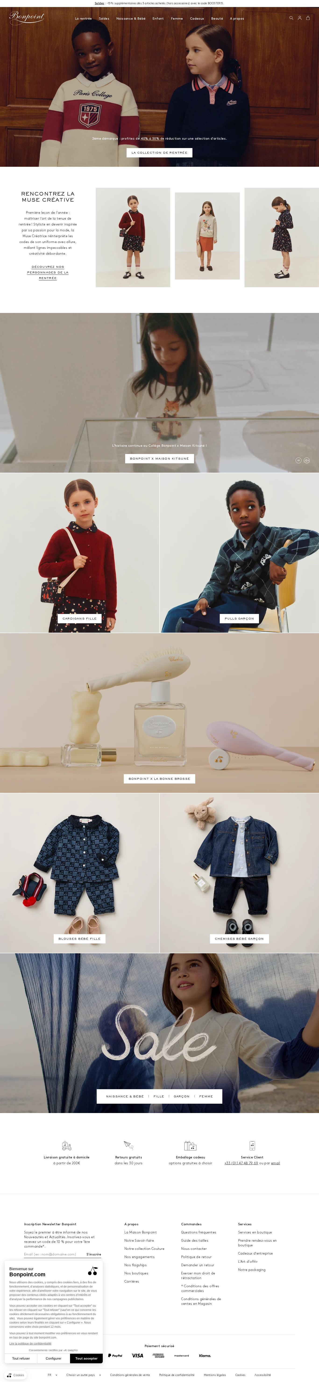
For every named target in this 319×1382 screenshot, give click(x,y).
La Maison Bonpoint (140, 1232)
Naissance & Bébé (130, 18)
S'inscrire (94, 1254)
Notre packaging (252, 1269)
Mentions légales (215, 1375)
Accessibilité (263, 1375)
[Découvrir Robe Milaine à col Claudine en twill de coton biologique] (282, 237)
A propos (237, 18)
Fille (158, 1097)
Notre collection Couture (144, 1248)
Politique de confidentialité (177, 1375)
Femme (177, 18)
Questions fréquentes (198, 1232)
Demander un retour (197, 1265)
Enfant (158, 18)
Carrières (131, 1281)
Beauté (217, 18)
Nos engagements (139, 1257)
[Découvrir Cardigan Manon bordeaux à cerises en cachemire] (133, 237)
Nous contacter (194, 1248)
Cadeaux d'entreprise (255, 1253)
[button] (291, 18)
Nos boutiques (136, 1273)
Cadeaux (197, 18)
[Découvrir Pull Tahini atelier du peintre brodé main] (207, 235)
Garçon (182, 1097)
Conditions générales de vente (130, 1375)
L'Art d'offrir (248, 1261)
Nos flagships (135, 1265)
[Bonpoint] (27, 18)
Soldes (104, 18)
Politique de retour (196, 1257)
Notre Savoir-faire (139, 1240)
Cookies (240, 1375)
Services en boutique (255, 1232)
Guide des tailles (194, 1240)
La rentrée (83, 18)
